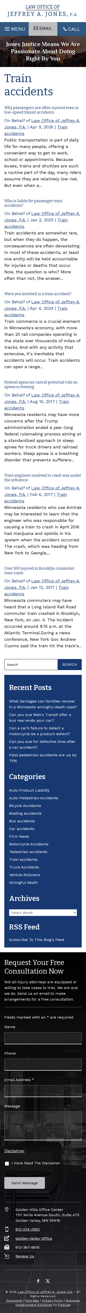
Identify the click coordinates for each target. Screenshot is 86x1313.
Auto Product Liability (29, 790)
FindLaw (64, 1305)
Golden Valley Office (34, 1238)
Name (9, 1027)
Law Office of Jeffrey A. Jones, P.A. (45, 1292)
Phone (10, 1053)
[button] (14, 27)
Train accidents (23, 859)
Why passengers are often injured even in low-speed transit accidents (41, 110)
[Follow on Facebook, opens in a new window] (38, 1281)
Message (12, 1106)
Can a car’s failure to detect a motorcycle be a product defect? (39, 731)
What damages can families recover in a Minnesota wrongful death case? (43, 704)
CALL (74, 29)
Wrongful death (23, 882)
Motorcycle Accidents (28, 844)
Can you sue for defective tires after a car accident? (42, 744)
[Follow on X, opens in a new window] (48, 1281)
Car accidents (21, 828)
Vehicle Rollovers (24, 875)
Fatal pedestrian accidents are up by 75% (42, 758)
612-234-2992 (28, 1229)
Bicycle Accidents (25, 805)
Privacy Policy (52, 1300)
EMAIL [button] (45, 28)
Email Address (19, 1079)
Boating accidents (25, 813)
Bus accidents (22, 821)
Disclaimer (14, 1150)
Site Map (32, 1300)
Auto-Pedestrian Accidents (33, 798)
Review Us (25, 1256)
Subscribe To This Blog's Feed (36, 939)
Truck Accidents (24, 867)
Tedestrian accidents (28, 851)
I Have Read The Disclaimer (35, 1163)
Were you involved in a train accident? (37, 294)
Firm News (19, 836)
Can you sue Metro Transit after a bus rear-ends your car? (40, 717)
